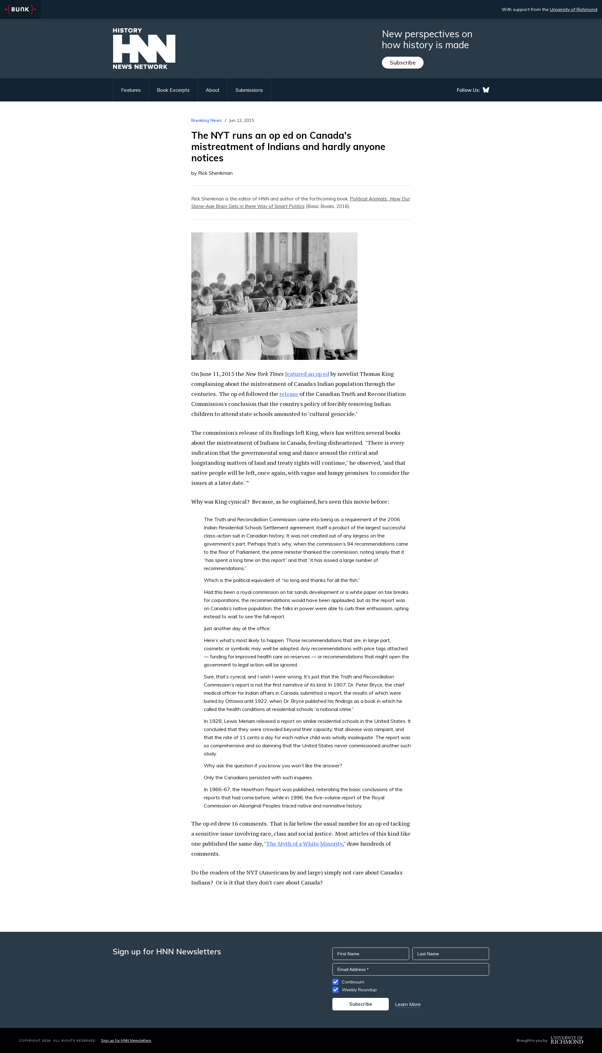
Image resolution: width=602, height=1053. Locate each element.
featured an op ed (307, 373)
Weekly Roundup (359, 990)
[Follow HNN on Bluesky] (486, 90)
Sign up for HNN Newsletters (126, 1040)
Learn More (408, 1004)
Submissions (249, 90)
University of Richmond (573, 9)
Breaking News (206, 120)
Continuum (353, 982)
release (288, 393)
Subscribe (403, 62)
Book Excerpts (173, 90)
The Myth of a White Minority (304, 843)
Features (131, 90)
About (212, 90)
